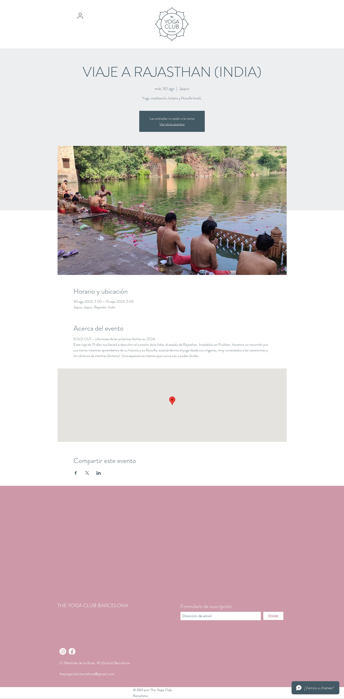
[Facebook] (72, 651)
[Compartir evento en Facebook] (75, 473)
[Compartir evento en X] (87, 473)
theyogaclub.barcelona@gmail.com (86, 674)
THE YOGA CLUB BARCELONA (92, 605)
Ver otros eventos (172, 124)
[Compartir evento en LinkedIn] (98, 473)
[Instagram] (62, 651)
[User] (80, 15)
